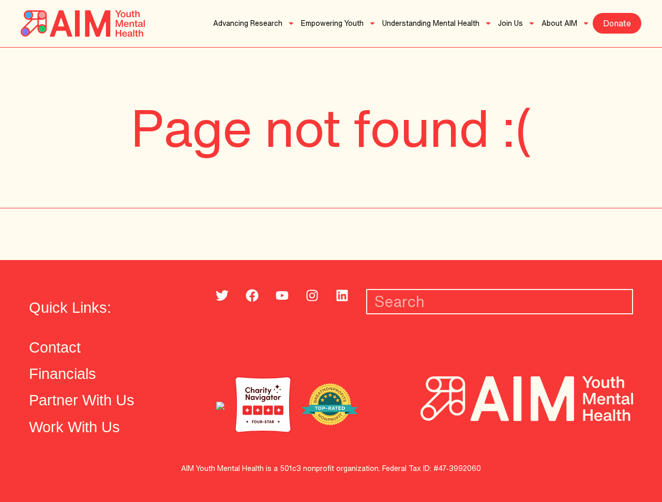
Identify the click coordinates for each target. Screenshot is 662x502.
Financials (62, 373)
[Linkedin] (342, 296)
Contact (55, 347)
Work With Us (74, 426)
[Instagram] (312, 296)
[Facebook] (252, 296)
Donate (617, 23)
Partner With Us (81, 399)
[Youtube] (282, 296)
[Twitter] (222, 296)
